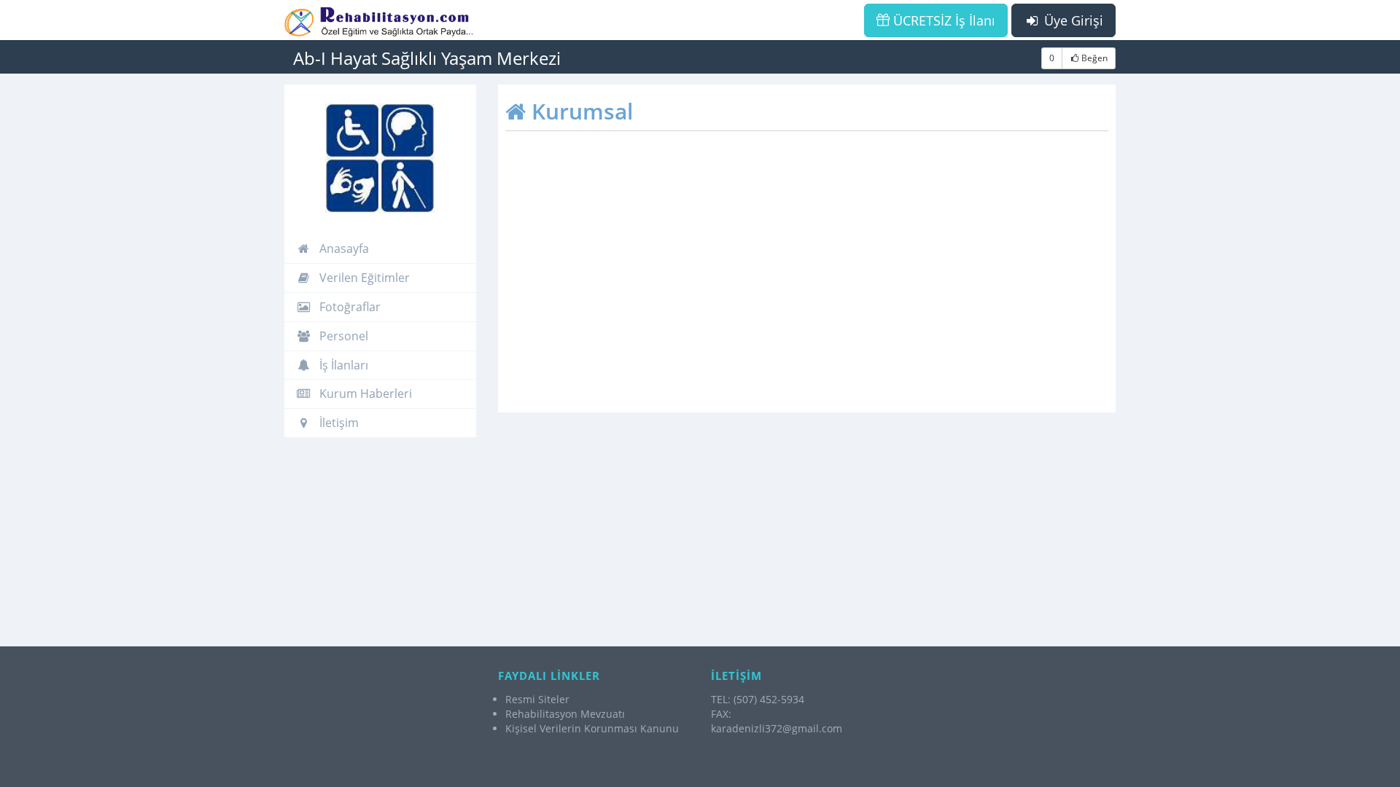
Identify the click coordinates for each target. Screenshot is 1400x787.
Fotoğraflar (348, 307)
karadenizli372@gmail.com (776, 728)
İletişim (337, 423)
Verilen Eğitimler (363, 278)
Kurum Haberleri (364, 393)
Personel (342, 336)
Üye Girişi (1072, 20)
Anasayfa (342, 248)
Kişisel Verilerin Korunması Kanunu (592, 728)
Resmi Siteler (537, 699)
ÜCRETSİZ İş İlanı (942, 20)
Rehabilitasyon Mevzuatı (565, 714)
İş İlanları (342, 365)
